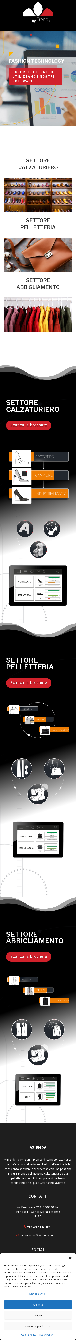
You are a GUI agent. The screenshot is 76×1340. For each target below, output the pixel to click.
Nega (38, 1315)
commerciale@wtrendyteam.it (38, 1235)
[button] (70, 1258)
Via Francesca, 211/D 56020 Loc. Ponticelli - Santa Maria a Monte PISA (38, 1212)
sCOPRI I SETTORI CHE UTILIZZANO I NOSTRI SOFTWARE (34, 76)
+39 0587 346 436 (38, 1226)
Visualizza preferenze (38, 1326)
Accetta (38, 1305)
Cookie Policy (28, 1334)
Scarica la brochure (28, 425)
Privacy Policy (45, 1334)
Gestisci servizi (37, 1293)
